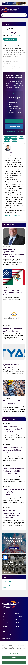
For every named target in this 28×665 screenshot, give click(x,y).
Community (5, 623)
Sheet (14, 140)
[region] (14, 653)
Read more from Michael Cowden (12, 216)
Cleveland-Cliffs (10, 137)
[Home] (12, 9)
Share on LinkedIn (10, 39)
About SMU (7, 581)
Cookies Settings (14, 653)
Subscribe (5, 626)
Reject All (14, 657)
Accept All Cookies (14, 662)
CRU (21, 137)
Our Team (6, 583)
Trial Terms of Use (7, 635)
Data (3, 619)
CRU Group (6, 585)
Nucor (6, 140)
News (3, 616)
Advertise (6, 587)
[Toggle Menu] (25, 9)
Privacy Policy (6, 638)
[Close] (26, 643)
